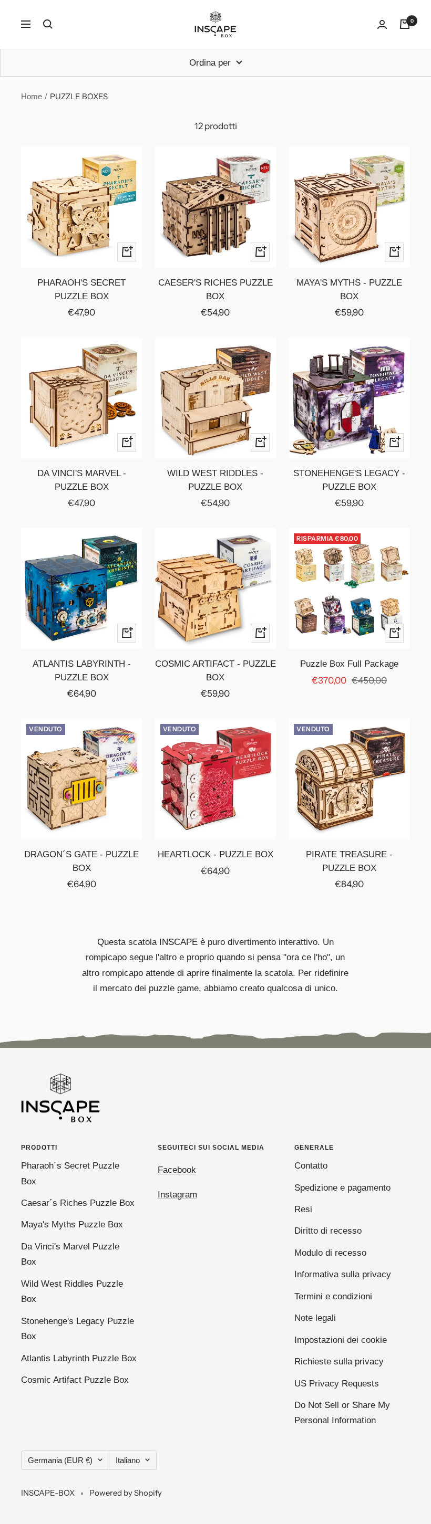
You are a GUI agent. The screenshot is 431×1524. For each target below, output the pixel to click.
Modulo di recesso (330, 1253)
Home (31, 96)
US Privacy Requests (336, 1384)
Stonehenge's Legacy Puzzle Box (77, 1328)
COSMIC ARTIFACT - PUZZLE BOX (215, 670)
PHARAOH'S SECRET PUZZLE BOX (81, 289)
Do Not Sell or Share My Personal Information (342, 1412)
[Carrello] (404, 24)
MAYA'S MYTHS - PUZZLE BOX (349, 289)
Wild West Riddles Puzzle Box (72, 1291)
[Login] (382, 24)
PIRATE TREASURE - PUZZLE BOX (349, 861)
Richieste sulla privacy (339, 1362)
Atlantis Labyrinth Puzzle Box (79, 1358)
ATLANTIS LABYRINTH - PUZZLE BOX (82, 670)
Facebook (177, 1170)
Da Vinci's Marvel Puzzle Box (70, 1254)
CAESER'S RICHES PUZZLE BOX (215, 289)
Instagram (177, 1195)
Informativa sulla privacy (342, 1274)
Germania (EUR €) (60, 1460)
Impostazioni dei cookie (340, 1340)
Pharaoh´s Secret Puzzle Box (70, 1173)
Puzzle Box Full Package (349, 664)
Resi (303, 1209)
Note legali (315, 1318)
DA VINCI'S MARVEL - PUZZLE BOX (81, 480)
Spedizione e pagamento (342, 1188)
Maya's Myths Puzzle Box (72, 1224)
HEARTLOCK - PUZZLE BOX (215, 854)
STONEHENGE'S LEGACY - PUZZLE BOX (349, 480)
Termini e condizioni (333, 1296)
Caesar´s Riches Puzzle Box (78, 1203)
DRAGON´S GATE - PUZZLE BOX (81, 861)
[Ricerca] (48, 24)
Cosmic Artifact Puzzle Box (75, 1380)
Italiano (128, 1460)
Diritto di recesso (328, 1231)
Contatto (310, 1166)
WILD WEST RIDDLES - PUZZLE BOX (215, 480)
